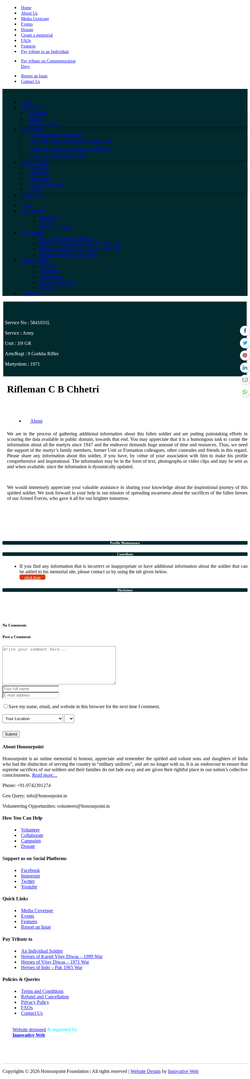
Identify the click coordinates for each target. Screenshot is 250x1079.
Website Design (145, 1071)
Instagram (30, 875)
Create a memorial (37, 35)
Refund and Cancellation (45, 996)
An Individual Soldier (42, 951)
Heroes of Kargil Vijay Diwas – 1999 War (61, 956)
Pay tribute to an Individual (45, 51)
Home (26, 7)
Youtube (29, 886)
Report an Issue (34, 76)
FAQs (26, 40)
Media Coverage (35, 18)
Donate (27, 29)
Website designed (29, 1029)
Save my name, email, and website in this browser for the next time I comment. (84, 706)
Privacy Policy (35, 1002)
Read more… (44, 775)
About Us (29, 13)
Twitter (28, 881)
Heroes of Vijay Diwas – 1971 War (55, 962)
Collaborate (32, 835)
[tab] (125, 543)
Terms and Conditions (42, 991)
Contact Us (30, 81)
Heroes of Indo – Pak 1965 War (51, 967)
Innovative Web (183, 1071)
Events (27, 24)
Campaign (31, 840)
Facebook (30, 870)
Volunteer (30, 829)
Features (28, 46)
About (36, 421)
